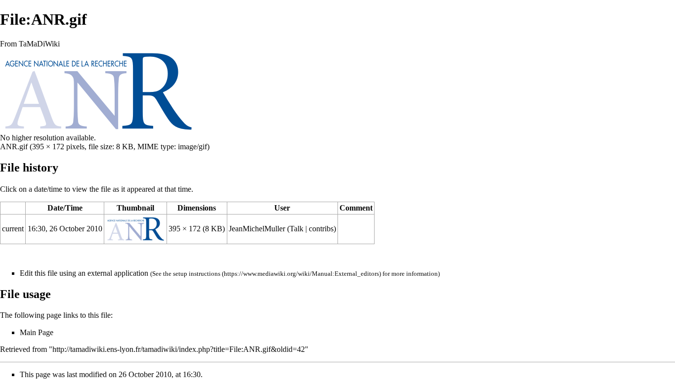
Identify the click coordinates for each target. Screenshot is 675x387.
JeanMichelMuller (257, 228)
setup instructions (196, 273)
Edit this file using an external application (84, 273)
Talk (296, 228)
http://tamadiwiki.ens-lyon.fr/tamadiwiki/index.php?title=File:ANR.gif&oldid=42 (178, 349)
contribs (321, 228)
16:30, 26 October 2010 (65, 228)
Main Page (36, 332)
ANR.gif (14, 146)
